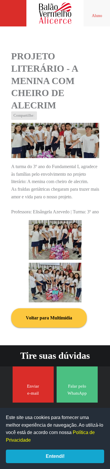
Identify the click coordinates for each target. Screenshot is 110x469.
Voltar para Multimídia (49, 317)
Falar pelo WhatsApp (77, 390)
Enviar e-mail (33, 390)
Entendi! (55, 456)
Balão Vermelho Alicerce (55, 13)
